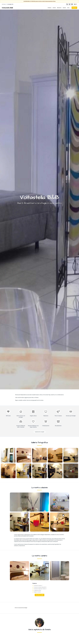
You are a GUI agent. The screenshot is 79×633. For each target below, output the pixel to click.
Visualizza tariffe (39, 595)
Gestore (64, 7)
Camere (54, 7)
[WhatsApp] (70, 4)
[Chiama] (67, 4)
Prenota (74, 7)
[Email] (72, 4)
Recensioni (59, 7)
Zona (68, 7)
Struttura (49, 7)
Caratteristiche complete (39, 431)
